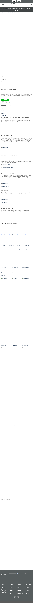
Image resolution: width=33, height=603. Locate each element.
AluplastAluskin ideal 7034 (6, 199)
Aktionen (19, 582)
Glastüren (19, 590)
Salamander (14, 160)
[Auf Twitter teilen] (4, 102)
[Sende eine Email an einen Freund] (6, 102)
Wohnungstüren (28, 588)
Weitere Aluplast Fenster (5, 186)
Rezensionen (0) (8, 105)
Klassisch (19, 588)
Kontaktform (3, 581)
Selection (19, 584)
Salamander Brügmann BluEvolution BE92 (8, 167)
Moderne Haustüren (4, 267)
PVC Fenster (3, 245)
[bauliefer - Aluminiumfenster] (16, 5)
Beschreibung (3, 105)
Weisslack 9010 (28, 582)
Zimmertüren (28, 581)
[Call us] (19, 597)
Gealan (10, 213)
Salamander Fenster (12, 492)
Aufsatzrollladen (14, 345)
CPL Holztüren (28, 585)
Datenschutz (3, 587)
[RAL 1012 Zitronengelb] (6, 534)
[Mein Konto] (31, 4)
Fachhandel (14, 1)
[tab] (3, 105)
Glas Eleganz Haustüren (4, 272)
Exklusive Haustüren (15, 267)
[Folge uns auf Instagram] (15, 597)
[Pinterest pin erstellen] (7, 102)
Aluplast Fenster (19, 427)
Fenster (11, 581)
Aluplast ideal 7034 (5, 183)
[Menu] (1, 5)
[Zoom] (2, 76)
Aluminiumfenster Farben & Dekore (11, 8)
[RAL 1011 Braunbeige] (28, 534)
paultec (29, 125)
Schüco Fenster (3, 492)
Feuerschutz (28, 593)
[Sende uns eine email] (18, 597)
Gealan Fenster (27, 427)
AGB (2, 585)
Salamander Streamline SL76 (6, 164)
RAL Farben (21, 8)
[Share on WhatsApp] (1, 102)
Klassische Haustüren (25, 267)
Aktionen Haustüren (15, 272)
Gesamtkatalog (20, 593)
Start (3, 8)
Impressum (3, 582)
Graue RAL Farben (27, 8)
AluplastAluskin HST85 (5, 202)
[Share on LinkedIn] (9, 102)
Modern (19, 585)
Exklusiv (19, 587)
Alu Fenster (18, 245)
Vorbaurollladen (3, 345)
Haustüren (19, 581)
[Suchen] (3, 4)
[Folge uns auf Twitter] (16, 597)
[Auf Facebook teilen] (3, 102)
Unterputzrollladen (25, 345)
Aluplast (13, 178)
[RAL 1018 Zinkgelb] (17, 534)
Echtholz (27, 587)
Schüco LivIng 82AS (5, 147)
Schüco (2, 141)
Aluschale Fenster (11, 245)
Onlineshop (19, 1)
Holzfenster (27, 245)
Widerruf (3, 584)
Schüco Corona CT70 (5, 145)
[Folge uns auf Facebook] (13, 597)
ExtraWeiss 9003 (28, 584)
